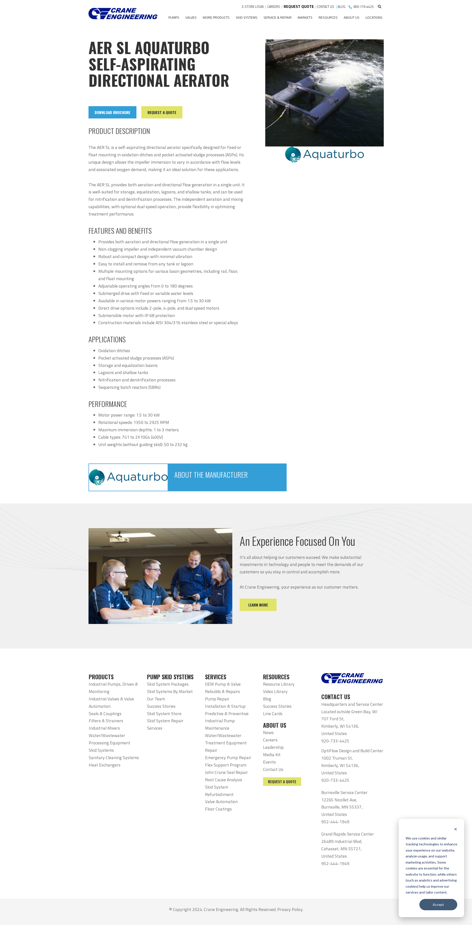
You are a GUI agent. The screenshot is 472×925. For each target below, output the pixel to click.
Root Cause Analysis (223, 779)
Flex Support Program (225, 765)
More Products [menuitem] (216, 17)
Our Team (156, 698)
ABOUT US (274, 725)
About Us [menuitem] (351, 17)
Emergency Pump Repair (228, 757)
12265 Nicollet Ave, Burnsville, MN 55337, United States (342, 807)
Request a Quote (282, 781)
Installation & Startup (225, 706)
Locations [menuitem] (374, 17)
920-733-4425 (335, 740)
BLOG (341, 6)
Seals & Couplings (105, 713)
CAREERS (273, 6)
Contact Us (273, 769)
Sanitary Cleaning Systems (114, 757)
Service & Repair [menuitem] (278, 17)
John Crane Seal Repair (226, 772)
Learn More (258, 604)
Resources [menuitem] (328, 17)
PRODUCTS (101, 677)
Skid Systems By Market (170, 691)
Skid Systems (101, 750)
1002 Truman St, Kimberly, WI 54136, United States (340, 765)
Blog (267, 698)
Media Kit (271, 754)
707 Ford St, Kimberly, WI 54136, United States (340, 726)
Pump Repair (217, 698)
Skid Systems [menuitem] (246, 17)
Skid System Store (164, 713)
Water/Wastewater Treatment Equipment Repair (226, 742)
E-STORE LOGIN (253, 6)
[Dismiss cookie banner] (455, 829)
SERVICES (215, 677)
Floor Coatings (218, 809)
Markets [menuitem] (305, 17)
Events (269, 762)
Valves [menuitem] (191, 17)
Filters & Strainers (106, 720)
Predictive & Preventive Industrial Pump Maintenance (227, 721)
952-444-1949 (335, 821)
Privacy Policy (289, 909)
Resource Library (279, 684)
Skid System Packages (168, 684)
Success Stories (161, 706)
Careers (270, 740)
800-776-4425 (363, 6)
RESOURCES (276, 677)
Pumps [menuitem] (173, 17)
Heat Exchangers (104, 765)
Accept (438, 904)
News (268, 732)
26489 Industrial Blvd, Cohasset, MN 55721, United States (341, 848)
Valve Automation (221, 801)
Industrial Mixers (104, 728)
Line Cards (272, 713)
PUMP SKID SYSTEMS (170, 677)
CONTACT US (326, 6)
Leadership (273, 747)
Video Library (275, 691)
